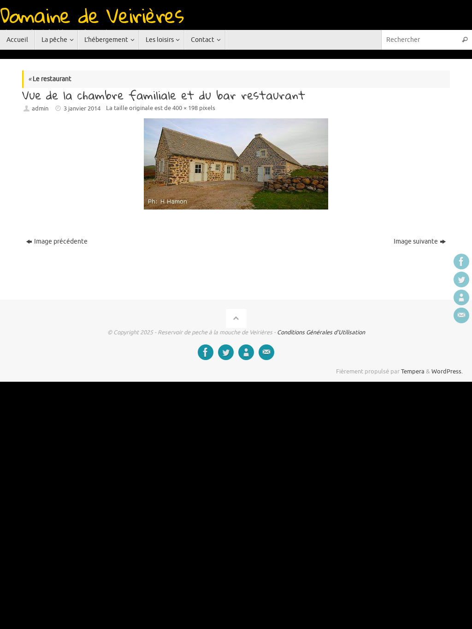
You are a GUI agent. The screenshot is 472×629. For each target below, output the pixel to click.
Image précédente (61, 241)
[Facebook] (461, 261)
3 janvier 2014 (82, 108)
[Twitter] (461, 279)
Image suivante (416, 241)
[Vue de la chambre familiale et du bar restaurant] (236, 164)
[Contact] (461, 315)
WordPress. (447, 371)
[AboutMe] (461, 297)
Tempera (413, 371)
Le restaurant (49, 79)
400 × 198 (185, 108)
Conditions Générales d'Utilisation (321, 332)
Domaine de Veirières (91, 15)
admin (40, 108)
